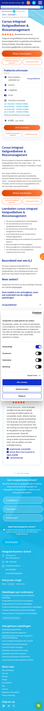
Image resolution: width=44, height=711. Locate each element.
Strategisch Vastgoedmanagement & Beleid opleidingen (18, 596)
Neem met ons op (13, 584)
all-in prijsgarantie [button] (39, 120)
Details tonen (32, 375)
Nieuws (4, 679)
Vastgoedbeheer (33, 78)
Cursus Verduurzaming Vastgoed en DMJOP (17, 660)
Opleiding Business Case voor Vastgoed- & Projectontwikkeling (17, 637)
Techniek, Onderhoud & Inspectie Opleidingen (18, 610)
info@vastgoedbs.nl (13, 566)
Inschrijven (11, 542)
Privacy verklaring (8, 695)
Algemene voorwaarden (10, 692)
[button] (32, 201)
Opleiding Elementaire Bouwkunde (14, 644)
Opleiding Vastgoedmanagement (14, 632)
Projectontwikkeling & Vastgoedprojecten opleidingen (22, 607)
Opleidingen (12, 15)
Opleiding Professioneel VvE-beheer (15, 650)
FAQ (3, 686)
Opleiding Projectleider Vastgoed (14, 653)
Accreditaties (7, 683)
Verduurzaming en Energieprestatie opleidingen (19, 613)
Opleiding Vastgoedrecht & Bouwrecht (16, 657)
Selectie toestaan (22, 389)
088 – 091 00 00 (11, 562)
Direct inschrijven (22, 127)
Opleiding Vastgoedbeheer (11, 629)
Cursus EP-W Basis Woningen (12, 647)
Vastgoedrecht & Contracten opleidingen (17, 604)
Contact (5, 689)
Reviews (5, 676)
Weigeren (22, 396)
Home (4, 15)
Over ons (5, 673)
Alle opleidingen (8, 670)
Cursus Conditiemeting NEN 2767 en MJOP (17, 641)
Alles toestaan (22, 382)
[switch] (38, 353)
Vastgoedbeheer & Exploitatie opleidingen (17, 601)
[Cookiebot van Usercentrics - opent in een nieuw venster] (32, 313)
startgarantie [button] (39, 104)
